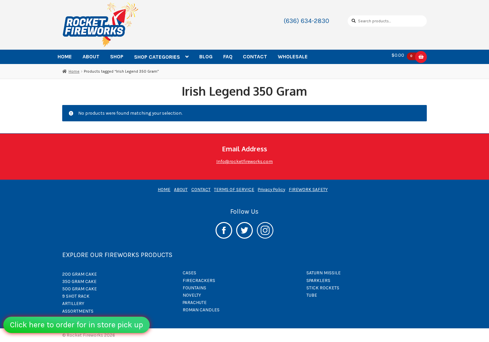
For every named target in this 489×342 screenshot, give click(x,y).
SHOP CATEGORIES (157, 57)
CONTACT (255, 56)
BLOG (206, 56)
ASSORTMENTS (77, 311)
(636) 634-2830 (306, 21)
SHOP (116, 56)
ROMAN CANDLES (201, 309)
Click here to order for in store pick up (76, 324)
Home (74, 71)
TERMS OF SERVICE (234, 189)
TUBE (311, 295)
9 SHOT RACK (75, 296)
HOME (65, 56)
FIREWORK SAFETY (308, 189)
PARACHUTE (195, 302)
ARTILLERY (73, 303)
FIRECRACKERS (199, 280)
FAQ (228, 56)
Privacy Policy (271, 189)
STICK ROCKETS (322, 287)
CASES (189, 272)
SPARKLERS (318, 280)
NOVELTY (192, 295)
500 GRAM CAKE (79, 288)
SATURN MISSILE (323, 272)
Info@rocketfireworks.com (244, 161)
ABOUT (90, 56)
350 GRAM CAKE (79, 281)
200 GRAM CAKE (79, 274)
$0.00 (402, 55)
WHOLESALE (293, 56)
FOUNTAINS (194, 287)
